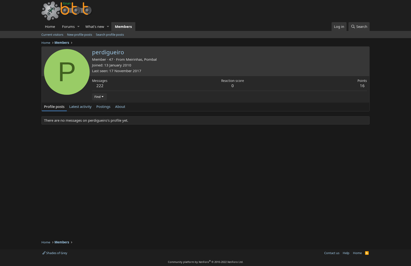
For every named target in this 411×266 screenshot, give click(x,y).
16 (362, 85)
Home (50, 26)
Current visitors (52, 34)
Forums (68, 26)
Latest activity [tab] (80, 106)
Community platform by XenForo (205, 262)
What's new (94, 26)
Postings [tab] (103, 106)
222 (99, 85)
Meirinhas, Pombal (141, 59)
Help (346, 253)
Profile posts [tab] (54, 106)
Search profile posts (110, 34)
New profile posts (79, 34)
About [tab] (120, 106)
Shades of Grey (56, 253)
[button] (78, 26)
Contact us (331, 253)
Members (123, 26)
